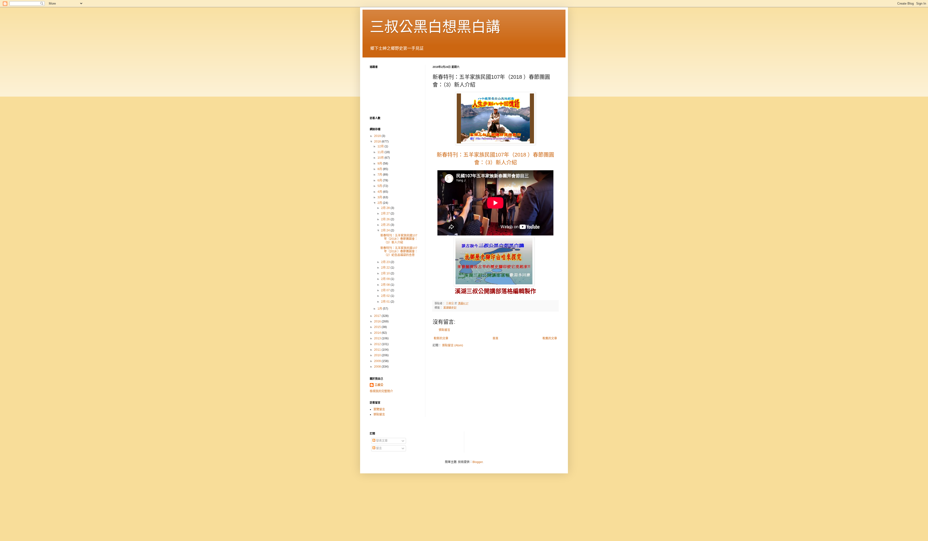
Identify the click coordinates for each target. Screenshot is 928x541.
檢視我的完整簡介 (381, 391)
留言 (378, 448)
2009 (378, 361)
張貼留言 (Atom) (452, 345)
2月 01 (386, 301)
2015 (378, 327)
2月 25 (386, 225)
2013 (378, 338)
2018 (378, 141)
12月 (380, 146)
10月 (380, 157)
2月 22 (386, 267)
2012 (378, 344)
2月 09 (386, 279)
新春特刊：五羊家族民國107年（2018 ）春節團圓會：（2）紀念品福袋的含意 (399, 251)
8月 (380, 169)
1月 (380, 308)
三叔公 (379, 385)
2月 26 (386, 219)
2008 (378, 366)
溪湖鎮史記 (450, 307)
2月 (380, 203)
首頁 (495, 338)
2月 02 (386, 296)
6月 (380, 180)
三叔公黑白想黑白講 (435, 27)
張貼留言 (444, 330)
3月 (380, 197)
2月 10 (386, 273)
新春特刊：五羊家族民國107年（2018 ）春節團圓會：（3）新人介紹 (399, 239)
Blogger (477, 462)
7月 (380, 174)
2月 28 (386, 208)
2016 (378, 321)
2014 (378, 333)
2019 (378, 136)
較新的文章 (441, 338)
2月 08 (386, 284)
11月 (380, 152)
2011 (378, 349)
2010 (378, 355)
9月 (380, 163)
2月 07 (386, 290)
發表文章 (381, 440)
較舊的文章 (550, 338)
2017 (378, 316)
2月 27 (386, 213)
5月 (380, 186)
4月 (380, 191)
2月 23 (386, 262)
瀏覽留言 (379, 409)
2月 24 (386, 230)
